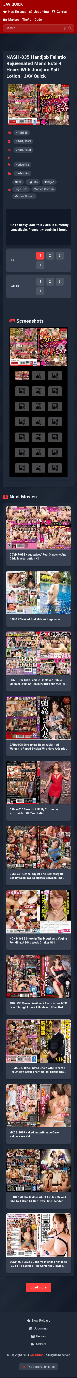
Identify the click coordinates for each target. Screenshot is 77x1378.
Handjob (49, 182)
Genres (62, 12)
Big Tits (33, 182)
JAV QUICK (13, 4)
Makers (13, 19)
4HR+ (18, 182)
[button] (38, 347)
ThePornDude (32, 19)
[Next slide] (61, 347)
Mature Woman (24, 196)
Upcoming (41, 12)
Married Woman (44, 189)
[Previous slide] (16, 347)
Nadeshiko (22, 164)
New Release (17, 12)
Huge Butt (21, 189)
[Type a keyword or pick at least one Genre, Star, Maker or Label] (69, 28)
